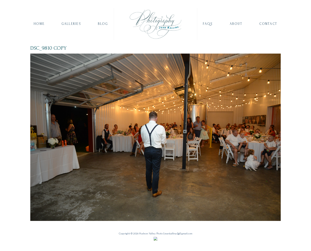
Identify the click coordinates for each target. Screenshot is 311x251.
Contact (268, 24)
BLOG (103, 24)
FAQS (208, 24)
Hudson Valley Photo (151, 233)
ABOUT (236, 24)
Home (39, 24)
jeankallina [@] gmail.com (178, 233)
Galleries (71, 24)
